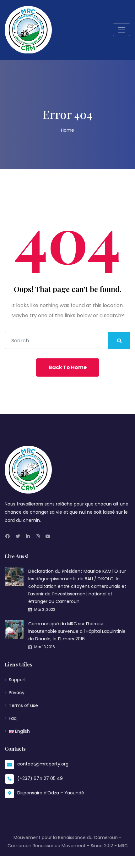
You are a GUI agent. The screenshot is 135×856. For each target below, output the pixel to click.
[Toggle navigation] (121, 30)
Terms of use (23, 705)
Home (67, 130)
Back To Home (68, 367)
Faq (13, 718)
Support (17, 680)
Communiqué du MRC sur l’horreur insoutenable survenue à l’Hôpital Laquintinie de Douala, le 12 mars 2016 (77, 631)
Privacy (16, 692)
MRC (123, 845)
